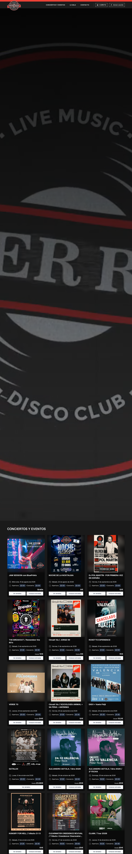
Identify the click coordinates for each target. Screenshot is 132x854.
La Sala (73, 5)
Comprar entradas (35, 658)
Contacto (84, 5)
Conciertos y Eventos (55, 5)
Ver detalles (17, 593)
